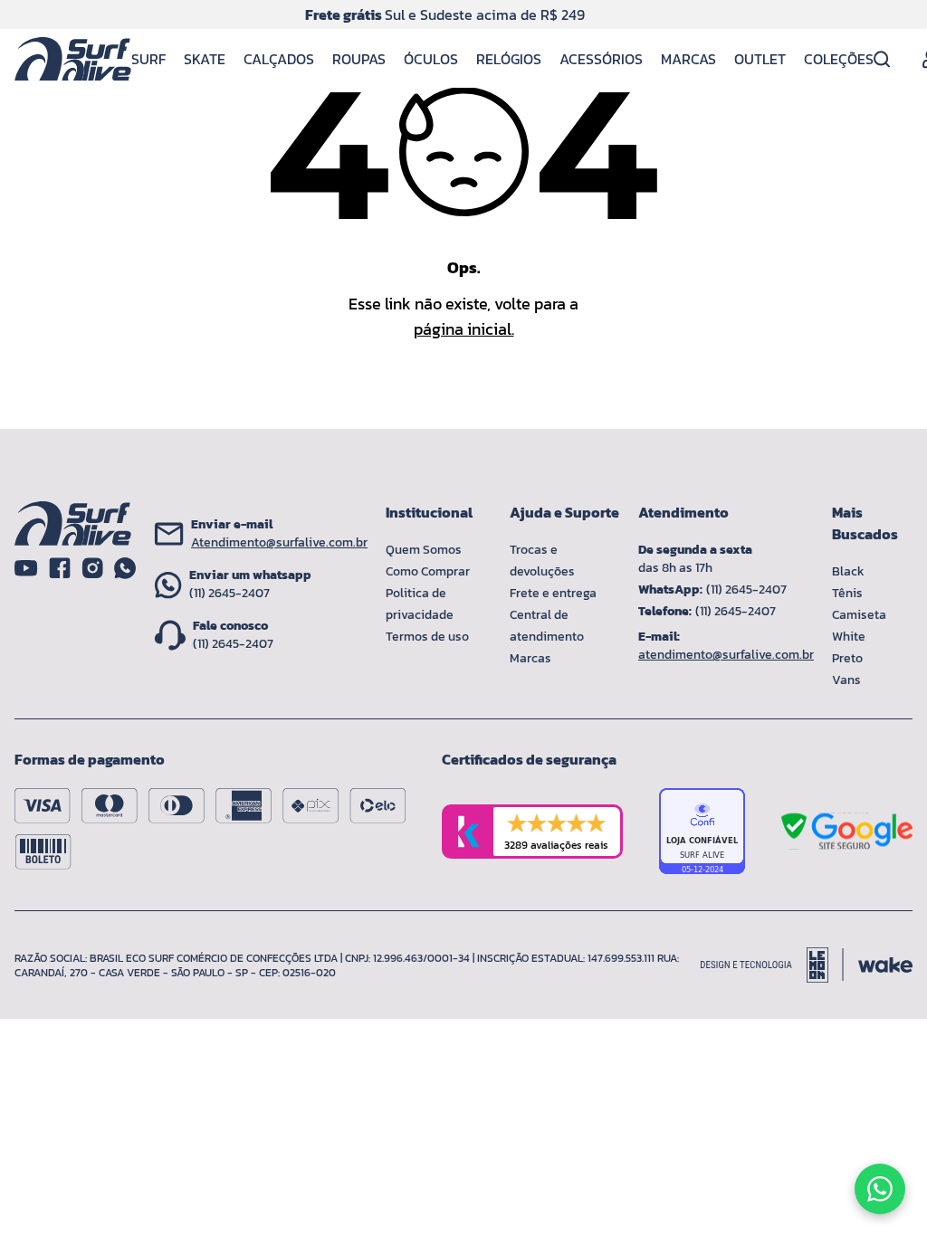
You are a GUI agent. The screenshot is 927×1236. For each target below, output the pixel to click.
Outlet (760, 59)
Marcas (688, 59)
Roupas (359, 59)
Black (848, 571)
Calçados (279, 59)
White (848, 636)
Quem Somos (424, 549)
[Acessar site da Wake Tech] (885, 965)
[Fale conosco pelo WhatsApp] (880, 1189)
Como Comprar (428, 571)
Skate (204, 59)
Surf (148, 59)
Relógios (508, 59)
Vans (846, 679)
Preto (847, 658)
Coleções (839, 59)
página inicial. (464, 329)
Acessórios (601, 59)
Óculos (431, 59)
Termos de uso (427, 636)
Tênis (847, 593)
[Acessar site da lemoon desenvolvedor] (772, 965)
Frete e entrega (553, 593)
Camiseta (859, 614)
